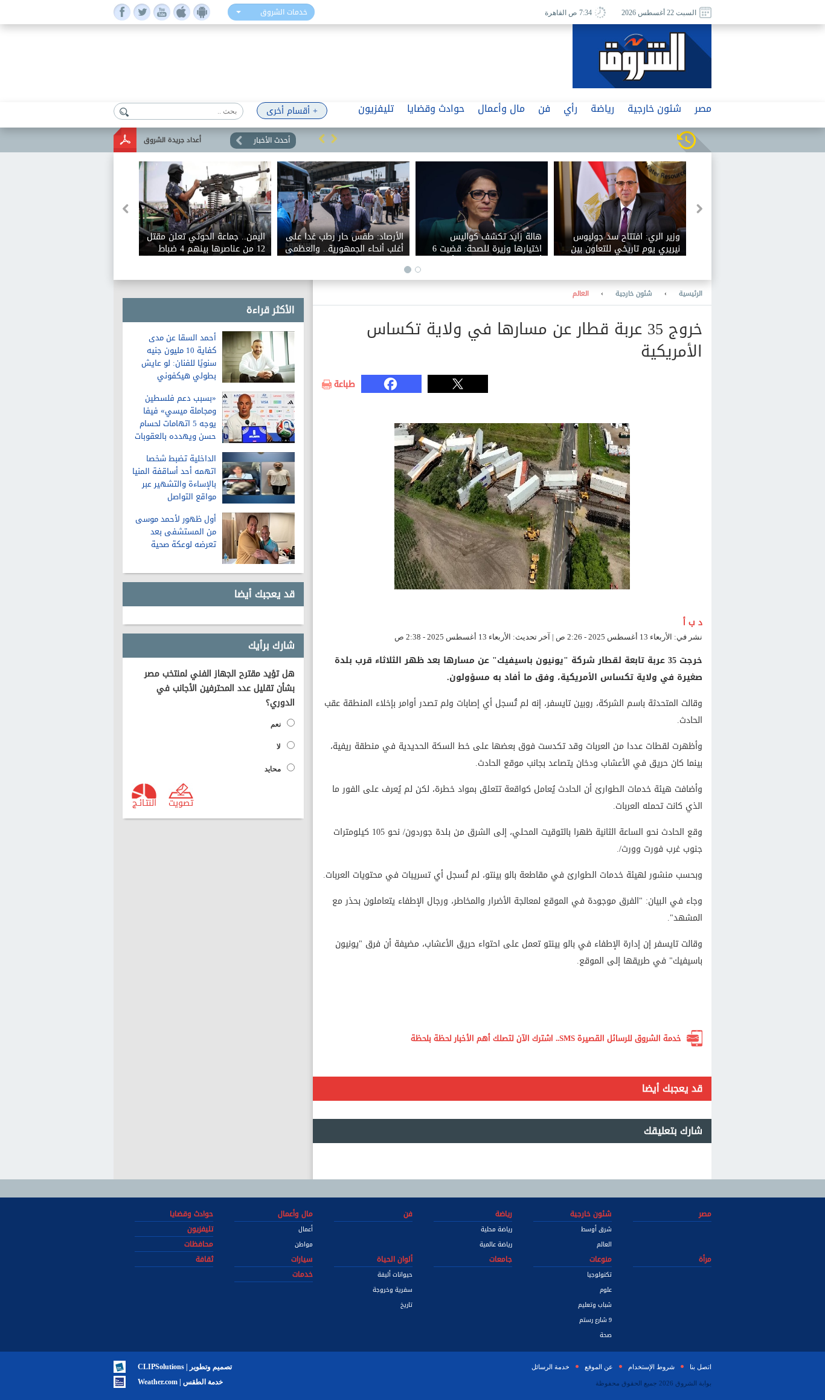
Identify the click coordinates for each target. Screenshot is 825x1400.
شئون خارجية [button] (654, 108)
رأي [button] (570, 108)
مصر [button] (703, 108)
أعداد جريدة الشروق (172, 140)
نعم (276, 724)
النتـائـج (144, 802)
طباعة (344, 384)
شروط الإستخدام (651, 1366)
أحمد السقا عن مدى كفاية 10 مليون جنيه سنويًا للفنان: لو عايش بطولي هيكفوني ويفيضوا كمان (178, 363)
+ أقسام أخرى (292, 111)
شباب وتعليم (595, 1305)
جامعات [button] (500, 1259)
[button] (322, 138)
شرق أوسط (596, 1229)
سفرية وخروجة (392, 1289)
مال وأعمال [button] (501, 108)
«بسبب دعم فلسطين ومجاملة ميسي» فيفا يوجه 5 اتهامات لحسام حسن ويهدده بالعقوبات (175, 417)
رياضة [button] (602, 108)
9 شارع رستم (595, 1320)
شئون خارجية (633, 294)
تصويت (181, 802)
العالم (581, 294)
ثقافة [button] (204, 1259)
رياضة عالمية (496, 1244)
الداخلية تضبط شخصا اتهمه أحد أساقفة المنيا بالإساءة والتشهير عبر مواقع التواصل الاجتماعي (174, 484)
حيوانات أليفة (394, 1274)
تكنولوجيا (599, 1274)
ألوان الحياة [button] (394, 1259)
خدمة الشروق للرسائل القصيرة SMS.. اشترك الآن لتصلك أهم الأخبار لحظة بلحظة (546, 1038)
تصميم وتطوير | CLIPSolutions (185, 1367)
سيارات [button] (302, 1259)
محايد (273, 769)
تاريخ (406, 1305)
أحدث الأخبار (272, 140)
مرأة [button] (705, 1259)
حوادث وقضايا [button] (435, 108)
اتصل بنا (700, 1366)
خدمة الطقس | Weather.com (180, 1382)
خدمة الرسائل (550, 1366)
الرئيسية (690, 294)
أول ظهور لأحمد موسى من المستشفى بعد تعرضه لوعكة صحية (175, 531)
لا (279, 746)
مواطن (304, 1244)
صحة (606, 1335)
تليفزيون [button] (376, 108)
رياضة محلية (496, 1229)
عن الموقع (599, 1366)
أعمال (305, 1229)
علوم (606, 1289)
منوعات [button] (600, 1259)
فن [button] (544, 108)
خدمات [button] (302, 1274)
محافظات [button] (198, 1244)
